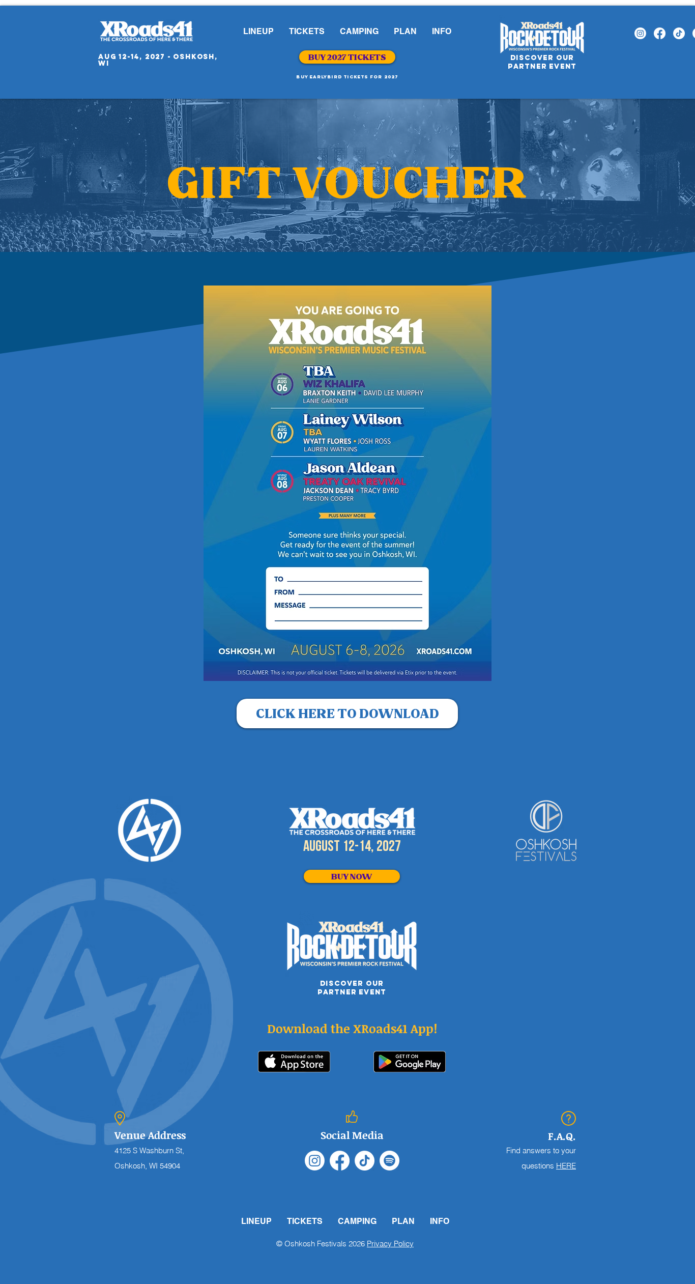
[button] (306, 31)
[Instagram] (640, 33)
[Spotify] (389, 1161)
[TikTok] (679, 33)
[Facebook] (659, 33)
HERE (566, 1166)
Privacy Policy (390, 1243)
